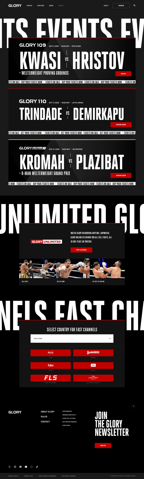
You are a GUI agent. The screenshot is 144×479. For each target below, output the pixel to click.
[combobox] (72, 338)
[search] (134, 5)
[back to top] (133, 406)
